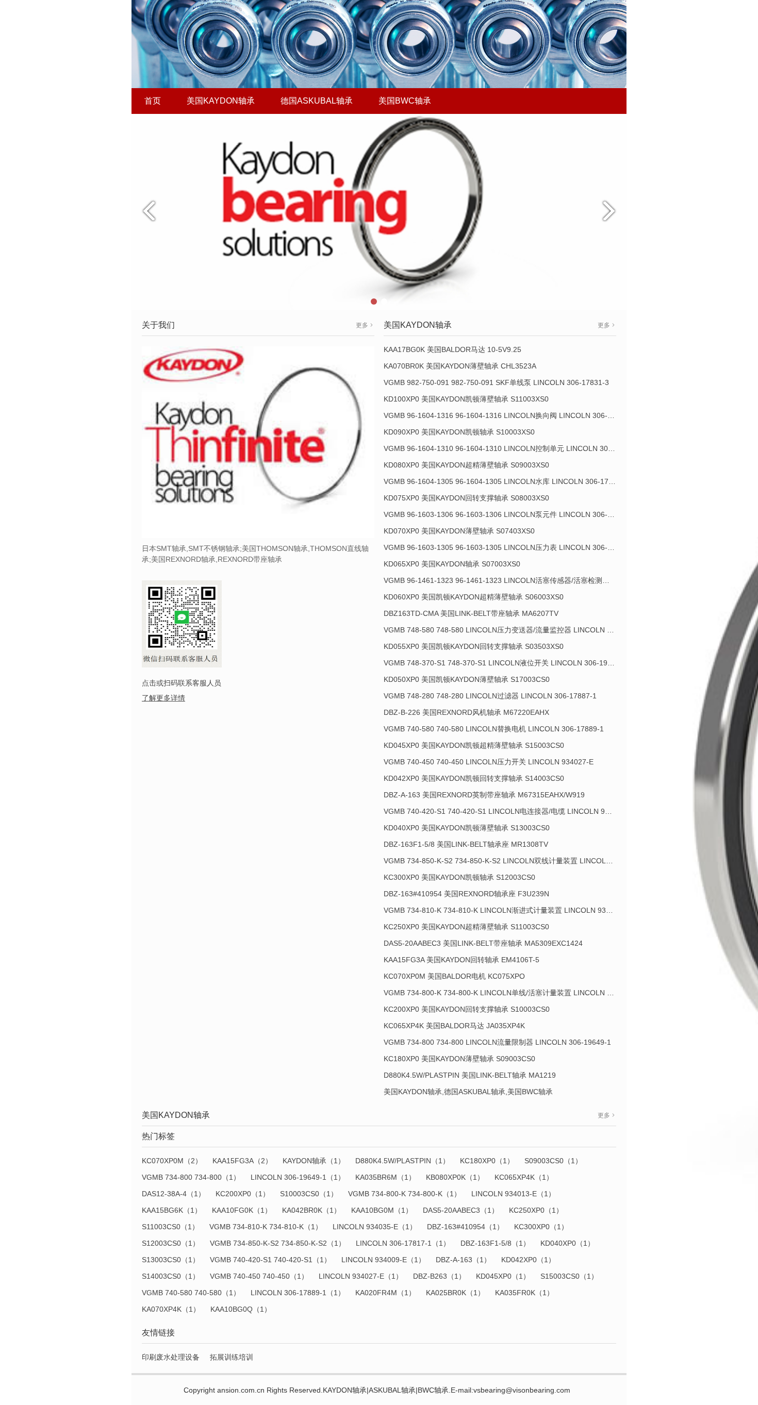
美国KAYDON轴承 (221, 100)
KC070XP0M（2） (172, 1161)
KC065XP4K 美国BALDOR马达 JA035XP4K (454, 1026)
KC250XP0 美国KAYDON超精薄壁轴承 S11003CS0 (466, 927)
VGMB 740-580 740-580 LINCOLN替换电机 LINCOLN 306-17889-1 (494, 729)
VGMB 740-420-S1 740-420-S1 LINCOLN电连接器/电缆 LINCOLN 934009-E (508, 811)
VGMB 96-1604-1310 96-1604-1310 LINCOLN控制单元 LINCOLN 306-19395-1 (513, 448)
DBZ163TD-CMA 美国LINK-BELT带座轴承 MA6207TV (471, 613)
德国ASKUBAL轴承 (317, 100)
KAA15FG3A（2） (242, 1161)
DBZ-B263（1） (439, 1276)
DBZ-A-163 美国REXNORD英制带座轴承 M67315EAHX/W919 (484, 795)
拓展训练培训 (231, 1357)
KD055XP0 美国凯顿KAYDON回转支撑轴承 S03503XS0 (474, 646)
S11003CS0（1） (170, 1227)
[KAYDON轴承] (379, 211)
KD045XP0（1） (503, 1276)
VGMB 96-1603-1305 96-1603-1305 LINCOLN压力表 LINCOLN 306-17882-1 (509, 547)
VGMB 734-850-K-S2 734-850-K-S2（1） (277, 1243)
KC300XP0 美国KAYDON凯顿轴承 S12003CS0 (459, 877)
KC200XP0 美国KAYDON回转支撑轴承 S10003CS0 (467, 1009)
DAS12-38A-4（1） (173, 1194)
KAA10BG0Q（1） (240, 1309)
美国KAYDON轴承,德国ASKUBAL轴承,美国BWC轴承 (468, 1092)
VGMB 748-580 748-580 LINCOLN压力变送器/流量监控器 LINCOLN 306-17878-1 (516, 630)
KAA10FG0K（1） (242, 1210)
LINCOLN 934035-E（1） (375, 1227)
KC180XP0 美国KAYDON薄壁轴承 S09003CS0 (459, 1059)
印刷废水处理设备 (171, 1357)
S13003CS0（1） (171, 1260)
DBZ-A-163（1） (463, 1260)
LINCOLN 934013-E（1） (513, 1194)
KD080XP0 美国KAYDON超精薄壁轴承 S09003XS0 (466, 465)
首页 (152, 100)
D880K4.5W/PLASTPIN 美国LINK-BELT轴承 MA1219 (470, 1075)
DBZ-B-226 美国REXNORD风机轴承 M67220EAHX (466, 712)
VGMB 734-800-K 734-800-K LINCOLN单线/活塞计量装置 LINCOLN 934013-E (511, 993)
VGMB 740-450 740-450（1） (259, 1276)
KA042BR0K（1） (311, 1210)
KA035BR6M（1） (385, 1177)
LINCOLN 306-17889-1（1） (298, 1293)
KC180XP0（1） (487, 1161)
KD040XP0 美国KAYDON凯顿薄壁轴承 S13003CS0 (467, 828)
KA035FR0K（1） (524, 1293)
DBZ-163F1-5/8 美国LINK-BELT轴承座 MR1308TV (466, 844)
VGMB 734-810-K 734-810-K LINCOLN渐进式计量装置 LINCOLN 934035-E (507, 910)
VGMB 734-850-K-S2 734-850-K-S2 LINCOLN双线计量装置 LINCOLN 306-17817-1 (519, 861)
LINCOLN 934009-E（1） (383, 1260)
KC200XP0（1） (243, 1194)
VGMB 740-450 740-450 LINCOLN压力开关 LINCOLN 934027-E (489, 762)
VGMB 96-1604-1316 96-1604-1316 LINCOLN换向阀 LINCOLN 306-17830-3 (509, 415)
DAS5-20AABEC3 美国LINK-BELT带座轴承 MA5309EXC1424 (483, 943)
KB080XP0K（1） (455, 1177)
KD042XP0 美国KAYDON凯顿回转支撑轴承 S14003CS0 (474, 778)
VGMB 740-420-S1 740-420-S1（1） (270, 1260)
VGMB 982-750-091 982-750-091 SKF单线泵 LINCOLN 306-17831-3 (496, 382)
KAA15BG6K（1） (172, 1210)
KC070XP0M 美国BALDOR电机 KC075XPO (454, 976)
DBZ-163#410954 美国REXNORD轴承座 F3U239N (466, 894)
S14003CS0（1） (171, 1276)
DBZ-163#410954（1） (465, 1227)
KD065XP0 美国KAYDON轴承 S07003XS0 (452, 564)
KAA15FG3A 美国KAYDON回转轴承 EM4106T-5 (461, 960)
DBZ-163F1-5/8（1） (495, 1243)
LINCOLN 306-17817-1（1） (403, 1243)
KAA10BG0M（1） (382, 1210)
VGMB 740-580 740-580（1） (191, 1293)
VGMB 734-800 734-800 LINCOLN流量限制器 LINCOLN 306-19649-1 (497, 1042)
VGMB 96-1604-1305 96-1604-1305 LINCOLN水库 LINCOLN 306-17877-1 (506, 481)
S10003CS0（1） (309, 1194)
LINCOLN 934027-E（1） (361, 1276)
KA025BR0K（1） (455, 1293)
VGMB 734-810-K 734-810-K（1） (265, 1227)
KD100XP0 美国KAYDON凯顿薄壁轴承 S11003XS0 (466, 399)
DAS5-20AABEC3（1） (461, 1210)
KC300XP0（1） (541, 1227)
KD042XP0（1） (528, 1260)
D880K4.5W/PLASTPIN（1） (402, 1161)
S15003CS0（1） (569, 1276)
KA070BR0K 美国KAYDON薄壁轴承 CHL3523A (460, 366)
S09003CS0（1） (553, 1161)
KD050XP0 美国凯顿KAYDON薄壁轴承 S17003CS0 (467, 679)
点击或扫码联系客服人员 (181, 683)
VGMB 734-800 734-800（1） (191, 1177)
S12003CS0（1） (171, 1243)
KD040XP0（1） (567, 1243)
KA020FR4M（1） (385, 1293)
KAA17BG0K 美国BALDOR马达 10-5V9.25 (452, 349)
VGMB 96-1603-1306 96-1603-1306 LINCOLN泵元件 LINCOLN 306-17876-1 (509, 514)
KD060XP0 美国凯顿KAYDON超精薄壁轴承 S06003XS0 (474, 597)
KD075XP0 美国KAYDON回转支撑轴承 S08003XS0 (466, 498)
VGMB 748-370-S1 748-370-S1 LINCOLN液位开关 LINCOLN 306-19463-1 (505, 663)
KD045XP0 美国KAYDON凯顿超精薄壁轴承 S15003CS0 (474, 745)
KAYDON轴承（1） (314, 1161)
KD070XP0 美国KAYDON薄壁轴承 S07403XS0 (459, 531)
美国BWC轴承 (404, 100)
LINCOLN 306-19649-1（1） (298, 1177)
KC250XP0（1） (536, 1210)
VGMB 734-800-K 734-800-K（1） (404, 1194)
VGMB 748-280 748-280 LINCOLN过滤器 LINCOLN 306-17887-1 (490, 696)
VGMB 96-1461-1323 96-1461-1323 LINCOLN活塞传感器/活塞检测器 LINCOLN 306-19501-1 (535, 580)
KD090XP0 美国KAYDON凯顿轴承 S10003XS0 (459, 432)
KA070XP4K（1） (171, 1309)
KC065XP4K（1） (524, 1177)
